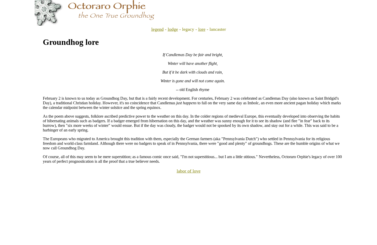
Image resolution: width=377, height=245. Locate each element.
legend (157, 29)
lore (201, 29)
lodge (173, 29)
